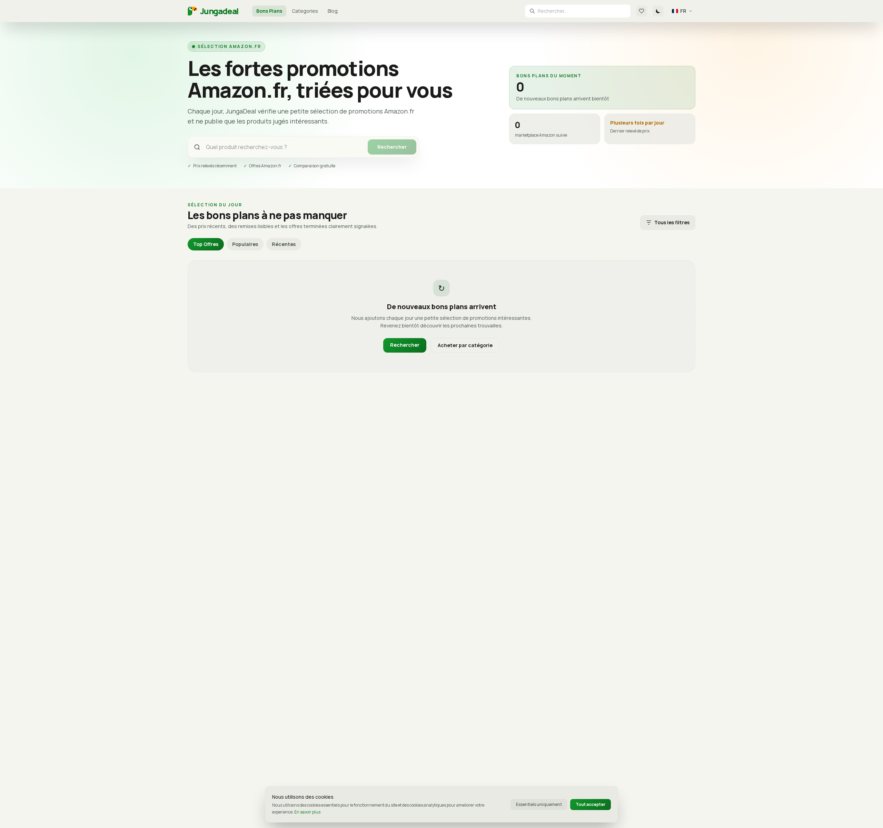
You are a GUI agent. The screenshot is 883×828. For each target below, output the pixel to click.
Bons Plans (269, 11)
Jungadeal (219, 11)
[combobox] (582, 11)
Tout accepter (590, 804)
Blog (333, 11)
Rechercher (392, 147)
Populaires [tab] (245, 244)
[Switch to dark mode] (658, 11)
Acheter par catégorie (465, 345)
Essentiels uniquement (539, 804)
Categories (305, 11)
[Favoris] (641, 11)
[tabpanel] (441, 316)
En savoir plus (307, 812)
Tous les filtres (671, 222)
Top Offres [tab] (205, 244)
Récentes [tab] (284, 244)
